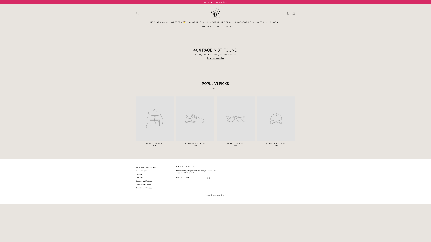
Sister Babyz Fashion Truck (146, 167)
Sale (229, 26)
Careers (139, 174)
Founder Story (141, 171)
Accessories (243, 22)
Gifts (261, 22)
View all (215, 89)
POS (206, 195)
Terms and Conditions (144, 184)
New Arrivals (159, 22)
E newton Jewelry (219, 22)
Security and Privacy (144, 188)
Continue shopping (215, 58)
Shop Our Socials (210, 26)
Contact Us (140, 178)
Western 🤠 (178, 22)
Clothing (195, 22)
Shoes (274, 22)
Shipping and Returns (144, 181)
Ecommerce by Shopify (218, 195)
